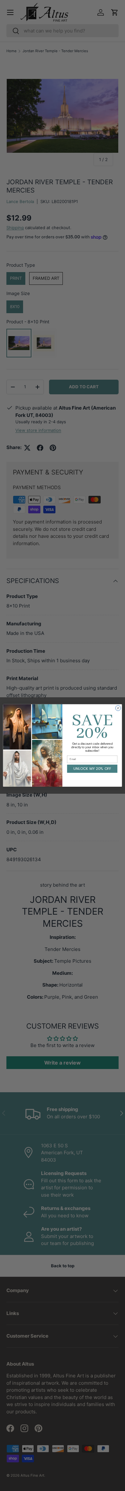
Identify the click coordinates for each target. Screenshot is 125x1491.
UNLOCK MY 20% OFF (92, 768)
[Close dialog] (118, 708)
